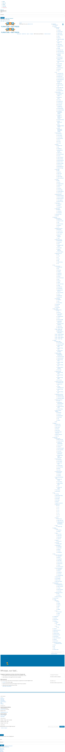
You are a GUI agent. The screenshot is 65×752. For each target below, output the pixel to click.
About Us (4, 3)
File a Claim (2, 698)
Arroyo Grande (3, 709)
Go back (4, 682)
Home (4, 1)
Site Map (2, 703)
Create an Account (47, 33)
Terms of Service (3, 701)
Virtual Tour (5, 7)
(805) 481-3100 (30, 24)
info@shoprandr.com (4, 712)
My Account (19, 33)
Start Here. (8, 19)
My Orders (2, 751)
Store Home (4, 686)
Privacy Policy (3, 700)
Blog (1, 702)
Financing (4, 6)
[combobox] (57, 652)
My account (2, 748)
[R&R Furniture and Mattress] (10, 27)
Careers (4, 4)
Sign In (28, 33)
